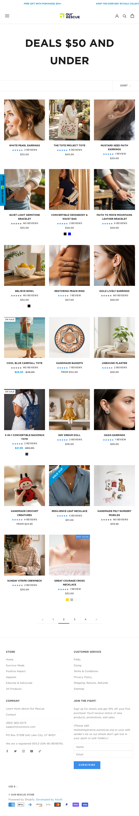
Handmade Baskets (69, 363)
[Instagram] (23, 751)
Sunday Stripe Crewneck (24, 581)
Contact (11, 714)
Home (9, 659)
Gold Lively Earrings (114, 291)
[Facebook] (7, 751)
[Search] (124, 16)
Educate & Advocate (19, 682)
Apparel (11, 677)
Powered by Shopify (21, 799)
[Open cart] (132, 16)
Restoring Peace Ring (69, 291)
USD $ (11, 787)
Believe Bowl (24, 291)
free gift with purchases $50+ (29, 4)
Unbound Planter (114, 363)
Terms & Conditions (86, 671)
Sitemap (79, 688)
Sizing (77, 665)
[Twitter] (15, 751)
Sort (124, 85)
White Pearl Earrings (24, 145)
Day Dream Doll (69, 435)
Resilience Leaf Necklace (69, 511)
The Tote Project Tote (69, 145)
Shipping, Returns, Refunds (91, 682)
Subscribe (87, 765)
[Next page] (96, 620)
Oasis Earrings (114, 435)
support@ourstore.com (20, 726)
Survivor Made (15, 665)
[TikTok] (39, 751)
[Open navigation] (7, 15)
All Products (14, 688)
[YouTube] (31, 751)
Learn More (2, 196)
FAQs (77, 659)
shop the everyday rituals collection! (107, 4)
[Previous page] (42, 620)
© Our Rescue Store (21, 795)
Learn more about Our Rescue (25, 708)
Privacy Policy (83, 677)
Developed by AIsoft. (49, 799)
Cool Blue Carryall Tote (24, 363)
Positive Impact (16, 671)
